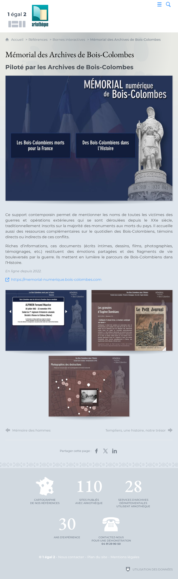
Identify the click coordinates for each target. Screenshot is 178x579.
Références (38, 40)
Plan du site (97, 557)
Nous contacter (71, 557)
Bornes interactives (69, 40)
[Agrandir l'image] (89, 138)
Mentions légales (125, 557)
